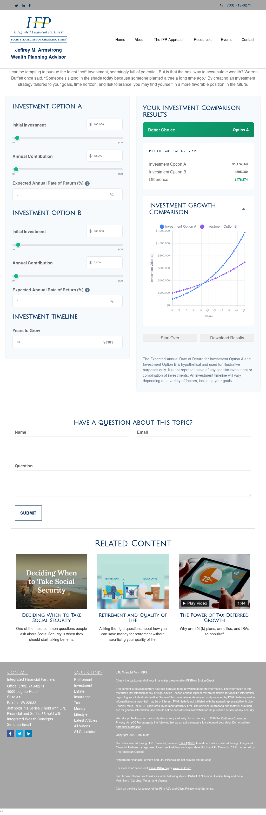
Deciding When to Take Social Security (51, 618)
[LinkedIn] (23, 5)
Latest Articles (85, 720)
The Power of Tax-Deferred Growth (214, 618)
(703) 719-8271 (238, 5)
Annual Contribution (52, 155)
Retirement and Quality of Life (133, 618)
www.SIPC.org (182, 768)
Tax (77, 702)
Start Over (170, 338)
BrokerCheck (206, 680)
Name (20, 432)
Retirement (83, 679)
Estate (79, 691)
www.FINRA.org (159, 768)
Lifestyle (81, 714)
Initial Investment (52, 124)
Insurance (82, 696)
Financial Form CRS (134, 672)
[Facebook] (30, 5)
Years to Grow (26, 330)
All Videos (82, 725)
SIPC (191, 743)
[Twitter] (16, 5)
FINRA (183, 743)
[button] (139, 39)
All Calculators (85, 731)
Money (79, 708)
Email (142, 432)
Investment (83, 685)
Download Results (227, 338)
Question (24, 466)
